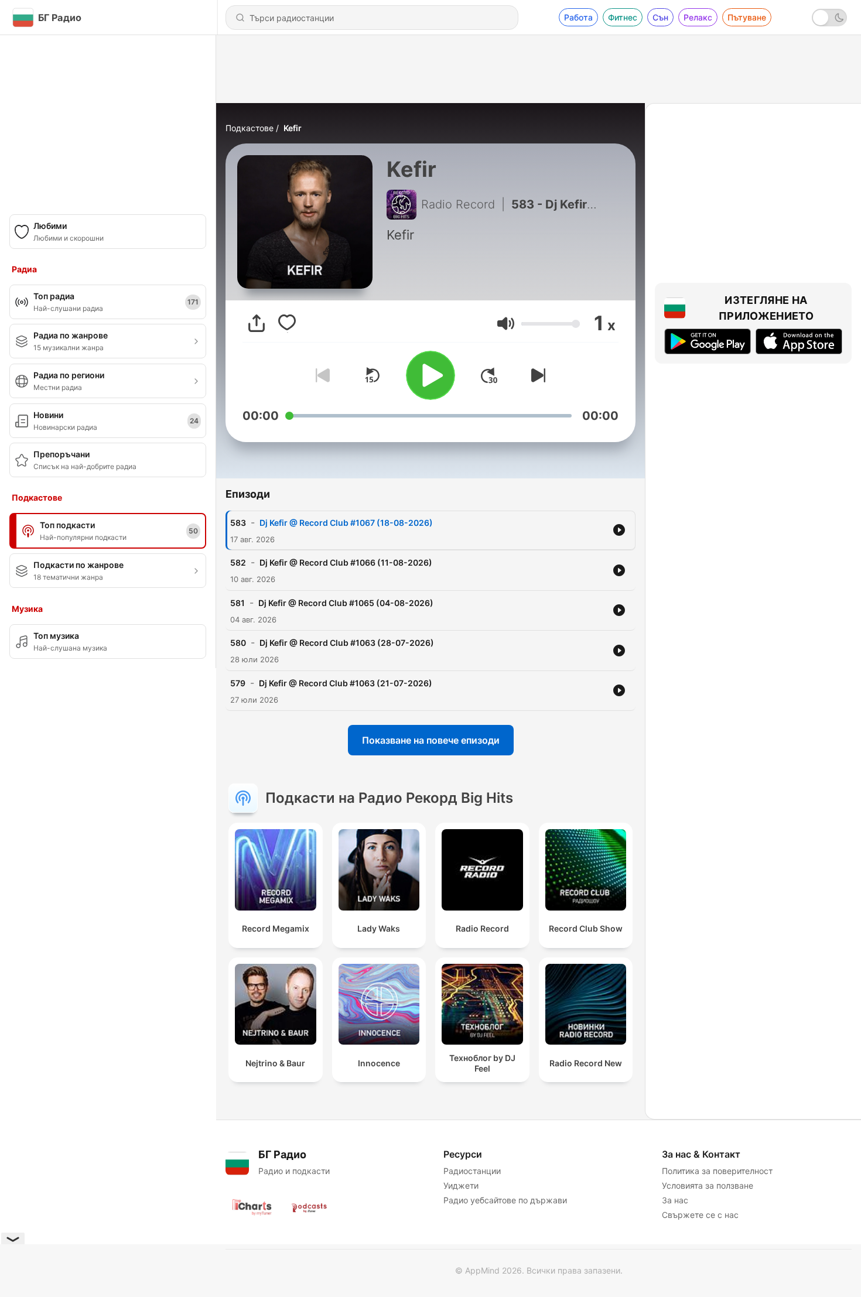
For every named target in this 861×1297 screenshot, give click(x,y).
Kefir (292, 128)
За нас (675, 1200)
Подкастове (250, 128)
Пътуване (746, 17)
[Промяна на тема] (829, 17)
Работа (578, 17)
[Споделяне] (256, 323)
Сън (660, 17)
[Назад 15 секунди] (372, 375)
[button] (505, 323)
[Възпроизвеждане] (430, 375)
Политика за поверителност (717, 1171)
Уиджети (461, 1185)
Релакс (698, 17)
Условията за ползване (707, 1185)
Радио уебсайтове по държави (505, 1200)
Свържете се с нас (700, 1215)
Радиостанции (472, 1171)
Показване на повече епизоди (431, 740)
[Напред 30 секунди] (489, 375)
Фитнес (622, 17)
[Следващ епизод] (536, 375)
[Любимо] (287, 323)
